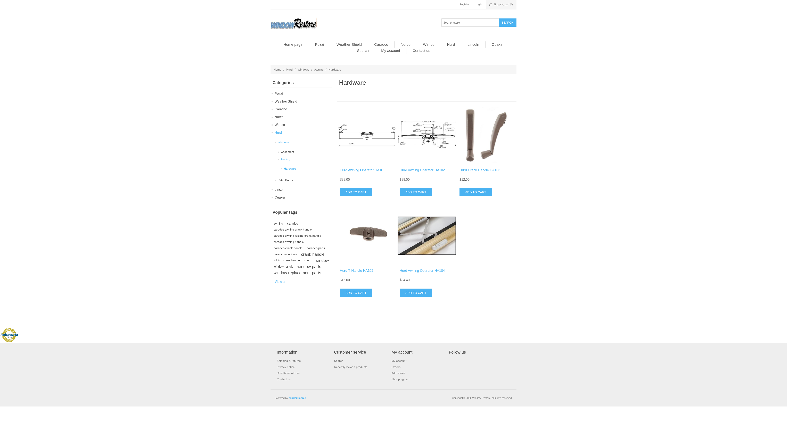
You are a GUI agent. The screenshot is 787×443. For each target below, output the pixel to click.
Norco (406, 44)
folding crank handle (287, 260)
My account (390, 51)
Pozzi (319, 44)
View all (280, 281)
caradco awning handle (289, 241)
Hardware (290, 168)
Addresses (398, 373)
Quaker (498, 44)
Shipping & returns (289, 360)
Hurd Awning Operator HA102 (422, 170)
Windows (303, 69)
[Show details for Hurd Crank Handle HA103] (486, 135)
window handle (283, 266)
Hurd (451, 44)
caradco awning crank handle (293, 229)
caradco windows (285, 254)
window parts (309, 266)
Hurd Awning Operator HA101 (362, 170)
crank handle (312, 254)
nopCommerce (297, 398)
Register (464, 4)
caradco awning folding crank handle (297, 235)
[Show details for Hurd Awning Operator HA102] (427, 135)
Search (363, 51)
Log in (478, 4)
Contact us (421, 51)
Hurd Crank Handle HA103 (479, 170)
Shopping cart (400, 379)
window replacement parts (297, 273)
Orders (395, 367)
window (322, 260)
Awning (319, 69)
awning (278, 223)
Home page (293, 44)
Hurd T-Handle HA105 (356, 271)
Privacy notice (286, 367)
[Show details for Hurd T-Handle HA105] (367, 236)
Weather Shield (349, 44)
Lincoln (473, 44)
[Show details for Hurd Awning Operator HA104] (427, 236)
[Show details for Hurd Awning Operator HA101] (367, 135)
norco (307, 260)
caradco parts (316, 248)
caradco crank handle (288, 248)
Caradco (381, 44)
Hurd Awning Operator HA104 (422, 271)
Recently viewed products (350, 367)
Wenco (428, 44)
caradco (292, 223)
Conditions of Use (288, 373)
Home (277, 69)
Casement (287, 151)
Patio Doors (285, 180)
